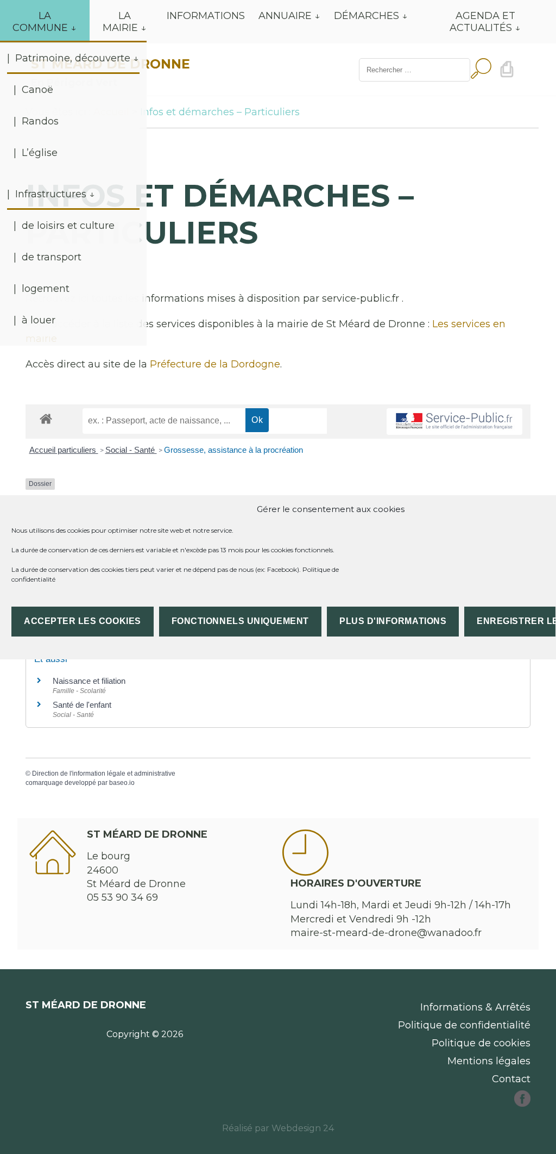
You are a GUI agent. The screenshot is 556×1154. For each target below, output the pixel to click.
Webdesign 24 (302, 1128)
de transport (51, 257)
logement (46, 289)
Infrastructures (50, 194)
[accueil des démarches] (46, 418)
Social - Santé (131, 449)
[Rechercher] (481, 70)
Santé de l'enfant (82, 704)
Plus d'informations (392, 621)
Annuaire (285, 16)
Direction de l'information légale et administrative (103, 773)
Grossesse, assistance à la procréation (233, 449)
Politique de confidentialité (464, 1025)
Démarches (366, 16)
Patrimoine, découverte (72, 58)
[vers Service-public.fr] (454, 421)
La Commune (40, 22)
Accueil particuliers (63, 449)
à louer (38, 320)
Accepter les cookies (82, 621)
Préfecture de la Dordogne (215, 364)
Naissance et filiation (89, 680)
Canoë (37, 90)
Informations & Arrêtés (475, 1007)
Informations (206, 16)
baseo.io (122, 783)
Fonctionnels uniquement (240, 621)
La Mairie (120, 22)
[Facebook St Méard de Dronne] (522, 1103)
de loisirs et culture (68, 226)
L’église (40, 153)
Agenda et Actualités (482, 22)
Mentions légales (488, 1061)
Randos (40, 121)
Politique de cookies (481, 1043)
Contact (511, 1079)
